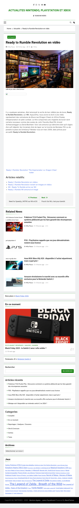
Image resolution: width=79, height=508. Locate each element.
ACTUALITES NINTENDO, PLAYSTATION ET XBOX (39, 10)
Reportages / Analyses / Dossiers (26, 345)
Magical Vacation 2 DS (59, 468)
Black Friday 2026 (22, 296)
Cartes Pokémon (11, 465)
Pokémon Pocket (10, 475)
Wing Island (67, 491)
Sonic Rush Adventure (36, 478)
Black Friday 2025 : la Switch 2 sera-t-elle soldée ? (25, 348)
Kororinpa (30, 468)
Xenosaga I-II (9, 493)
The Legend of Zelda (40, 480)
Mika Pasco (11, 47)
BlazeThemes (69, 500)
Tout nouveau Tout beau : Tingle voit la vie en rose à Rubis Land (37, 491)
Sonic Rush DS (46, 478)
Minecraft (36, 470)
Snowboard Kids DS (23, 478)
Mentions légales (35, 500)
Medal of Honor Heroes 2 (18, 470)
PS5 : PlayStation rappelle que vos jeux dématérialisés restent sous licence (34, 391)
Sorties (10, 433)
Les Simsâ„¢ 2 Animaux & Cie (41, 468)
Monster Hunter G (60, 470)
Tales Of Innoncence (26, 480)
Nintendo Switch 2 (24, 359)
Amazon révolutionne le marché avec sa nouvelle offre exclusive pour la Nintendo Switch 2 (39, 399)
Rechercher (10, 367)
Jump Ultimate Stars (62, 465)
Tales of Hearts (17, 480)
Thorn (29, 488)
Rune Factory (42, 475)
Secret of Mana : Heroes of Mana (59, 475)
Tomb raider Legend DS (49, 488)
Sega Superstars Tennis (11, 478)
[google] (42, 5)
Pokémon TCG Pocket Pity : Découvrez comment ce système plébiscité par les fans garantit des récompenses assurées (48, 219)
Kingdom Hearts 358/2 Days (16, 468)
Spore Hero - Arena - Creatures (59, 478)
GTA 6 (19, 465)
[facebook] (34, 5)
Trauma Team (59, 491)
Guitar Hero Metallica (28, 465)
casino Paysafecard (48, 500)
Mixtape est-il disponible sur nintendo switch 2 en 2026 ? (27, 403)
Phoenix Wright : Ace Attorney (26, 473)
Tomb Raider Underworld (63, 488)
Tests (10, 437)
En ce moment (10, 345)
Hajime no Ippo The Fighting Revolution (46, 465)
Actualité (11, 37)
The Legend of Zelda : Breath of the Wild (36, 484)
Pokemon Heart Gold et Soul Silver (45, 473)
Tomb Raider (37, 488)
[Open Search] (70, 22)
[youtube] (44, 5)
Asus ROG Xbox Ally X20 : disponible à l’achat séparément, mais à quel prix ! (34, 395)
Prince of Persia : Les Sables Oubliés (27, 475)
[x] (39, 5)
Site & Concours (13, 429)
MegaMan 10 (29, 470)
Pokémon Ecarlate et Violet (63, 473)
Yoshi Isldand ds (18, 493)
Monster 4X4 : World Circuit (47, 470)
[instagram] (36, 5)
